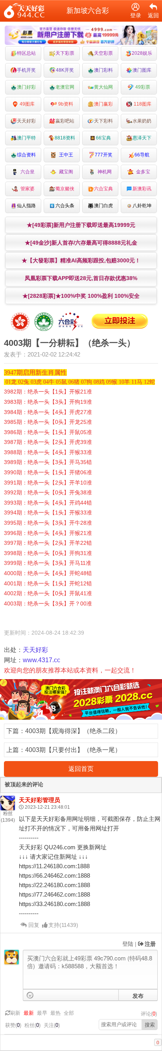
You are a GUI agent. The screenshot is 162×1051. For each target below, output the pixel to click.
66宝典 (103, 138)
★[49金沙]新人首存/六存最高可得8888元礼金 (81, 243)
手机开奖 (26, 70)
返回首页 (81, 768)
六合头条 (64, 205)
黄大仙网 (103, 87)
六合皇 (26, 172)
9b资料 (65, 104)
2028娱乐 (142, 53)
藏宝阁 (65, 172)
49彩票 (142, 87)
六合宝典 (103, 188)
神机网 (103, 172)
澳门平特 (26, 138)
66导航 (141, 155)
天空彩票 (103, 53)
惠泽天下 (142, 138)
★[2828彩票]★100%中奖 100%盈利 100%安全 (81, 296)
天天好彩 (26, 121)
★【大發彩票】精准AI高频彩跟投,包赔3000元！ (81, 260)
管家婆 (26, 188)
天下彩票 (64, 53)
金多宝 (142, 172)
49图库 (26, 104)
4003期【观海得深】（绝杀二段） (73, 731)
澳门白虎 (103, 205)
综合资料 (26, 155)
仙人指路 (26, 205)
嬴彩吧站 (64, 121)
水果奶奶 (142, 121)
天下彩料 (103, 121)
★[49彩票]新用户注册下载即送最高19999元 (81, 225)
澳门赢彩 (103, 104)
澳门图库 (142, 70)
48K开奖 (65, 70)
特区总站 (26, 53)
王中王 (65, 155)
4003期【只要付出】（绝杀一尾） (73, 749)
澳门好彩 (26, 87)
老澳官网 (64, 87)
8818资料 (65, 138)
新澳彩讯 (142, 188)
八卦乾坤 (142, 205)
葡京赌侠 (64, 188)
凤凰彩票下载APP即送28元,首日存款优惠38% (81, 278)
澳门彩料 (103, 70)
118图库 (142, 104)
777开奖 (103, 155)
